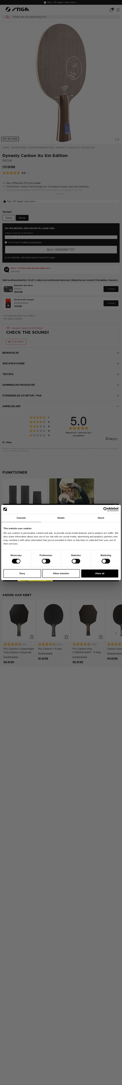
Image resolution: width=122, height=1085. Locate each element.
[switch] (46, 561)
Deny (22, 573)
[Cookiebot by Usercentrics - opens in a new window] (106, 509)
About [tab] (101, 518)
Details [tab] (61, 518)
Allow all (99, 573)
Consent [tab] (21, 518)
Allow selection (61, 573)
